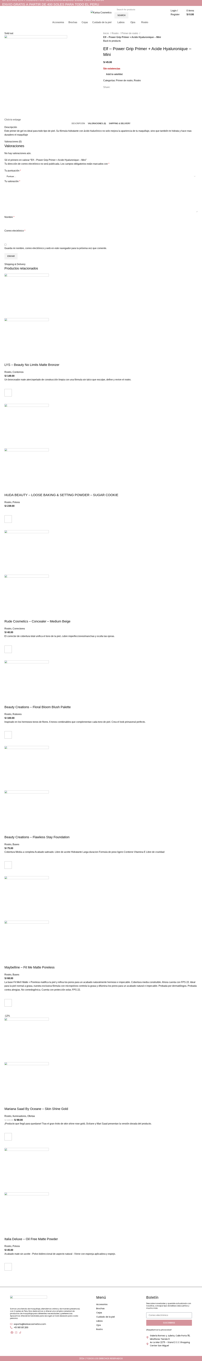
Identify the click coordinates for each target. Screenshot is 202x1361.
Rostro (99, 1329)
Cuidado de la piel (105, 1316)
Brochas (100, 1308)
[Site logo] (101, 12)
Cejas (99, 1312)
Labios (99, 1320)
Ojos (98, 1325)
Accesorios (102, 1304)
